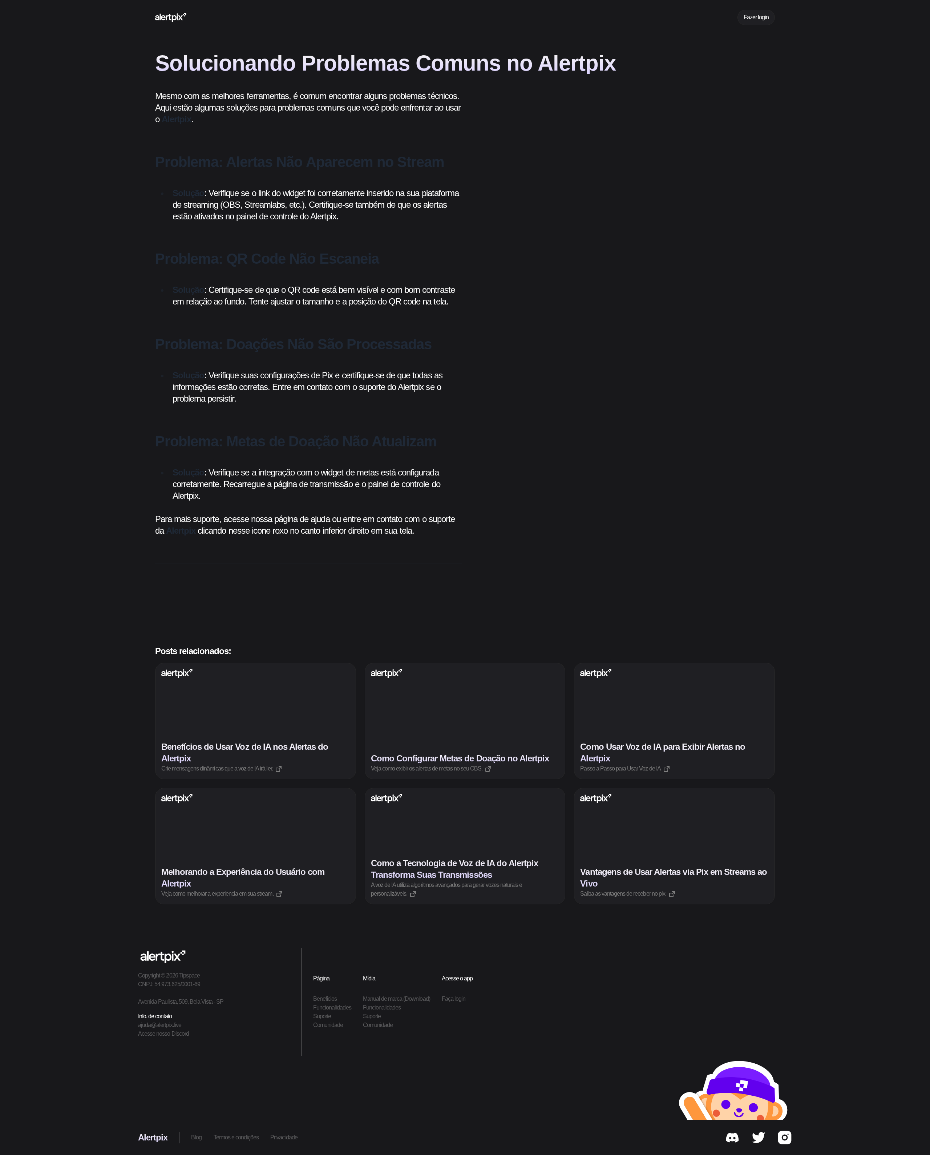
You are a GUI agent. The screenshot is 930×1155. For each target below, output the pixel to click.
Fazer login (756, 17)
